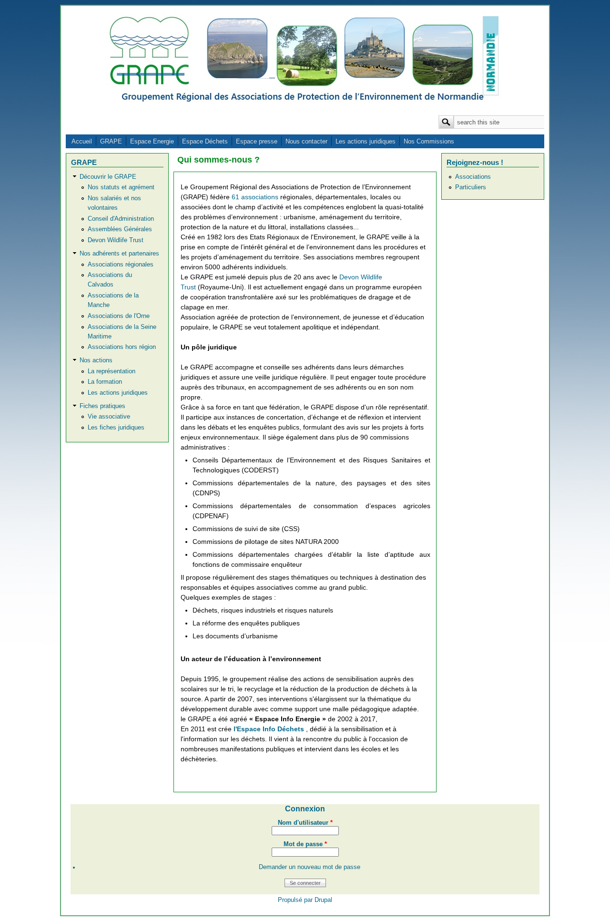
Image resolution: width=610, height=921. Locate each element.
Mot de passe (305, 844)
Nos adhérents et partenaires (119, 253)
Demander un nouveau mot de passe (309, 867)
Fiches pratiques (102, 406)
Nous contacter (306, 141)
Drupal (323, 900)
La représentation (111, 371)
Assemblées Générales (120, 229)
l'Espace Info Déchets (270, 729)
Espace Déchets (205, 141)
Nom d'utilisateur (305, 822)
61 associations (256, 197)
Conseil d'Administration (121, 218)
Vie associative (109, 416)
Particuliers (470, 187)
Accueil (81, 141)
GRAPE (111, 141)
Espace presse (256, 141)
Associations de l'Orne (119, 316)
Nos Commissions (429, 141)
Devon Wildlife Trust (115, 240)
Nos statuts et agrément (121, 187)
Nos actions (96, 360)
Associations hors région (122, 347)
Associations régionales (120, 264)
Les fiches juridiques (116, 427)
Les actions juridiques (366, 141)
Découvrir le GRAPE (108, 177)
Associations (473, 177)
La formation (105, 382)
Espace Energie (152, 141)
